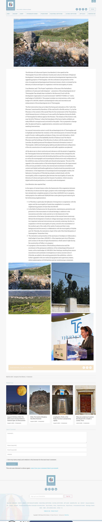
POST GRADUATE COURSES (32, 503)
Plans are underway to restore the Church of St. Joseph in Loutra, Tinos (85, 418)
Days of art (9, 503)
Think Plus (66, 515)
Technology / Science (90, 505)
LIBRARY (24, 503)
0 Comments (29, 376)
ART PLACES (66, 503)
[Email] (90, 367)
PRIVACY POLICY (54, 511)
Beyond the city (69, 505)
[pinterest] (83, 9)
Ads (78, 503)
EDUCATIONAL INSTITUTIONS (45, 503)
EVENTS (19, 503)
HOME (44, 508)
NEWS (41, 508)
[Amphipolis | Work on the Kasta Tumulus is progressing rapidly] (62, 386)
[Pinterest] (87, 367)
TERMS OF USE (47, 511)
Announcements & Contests (79, 505)
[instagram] (80, 9)
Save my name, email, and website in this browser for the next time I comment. (32, 460)
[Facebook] (83, 367)
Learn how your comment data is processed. (44, 468)
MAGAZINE (14, 503)
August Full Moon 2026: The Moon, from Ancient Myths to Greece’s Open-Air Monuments (16, 418)
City (7, 505)
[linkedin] (86, 9)
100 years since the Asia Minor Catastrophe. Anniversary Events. (32, 505)
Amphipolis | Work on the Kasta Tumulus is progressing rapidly (62, 418)
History (54, 505)
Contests (11, 505)
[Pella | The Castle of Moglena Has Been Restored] (39, 386)
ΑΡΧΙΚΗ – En (59, 508)
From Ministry (22, 376)
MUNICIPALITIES (73, 503)
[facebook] (77, 9)
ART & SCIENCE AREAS (51, 508)
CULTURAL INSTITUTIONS (57, 503)
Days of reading (49, 505)
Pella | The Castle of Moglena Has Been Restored (38, 418)
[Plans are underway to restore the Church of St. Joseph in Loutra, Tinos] (85, 386)
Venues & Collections (90, 503)
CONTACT (82, 503)
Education (16, 505)
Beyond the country (61, 505)
